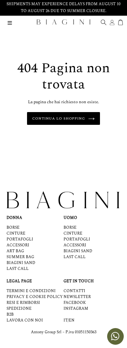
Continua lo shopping (58, 118)
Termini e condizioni (31, 291)
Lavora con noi (25, 320)
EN (72, 320)
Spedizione (19, 309)
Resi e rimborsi (23, 303)
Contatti (74, 291)
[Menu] (9, 22)
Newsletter (77, 297)
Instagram (76, 309)
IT (66, 320)
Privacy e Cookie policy (35, 297)
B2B (10, 314)
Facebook (75, 303)
